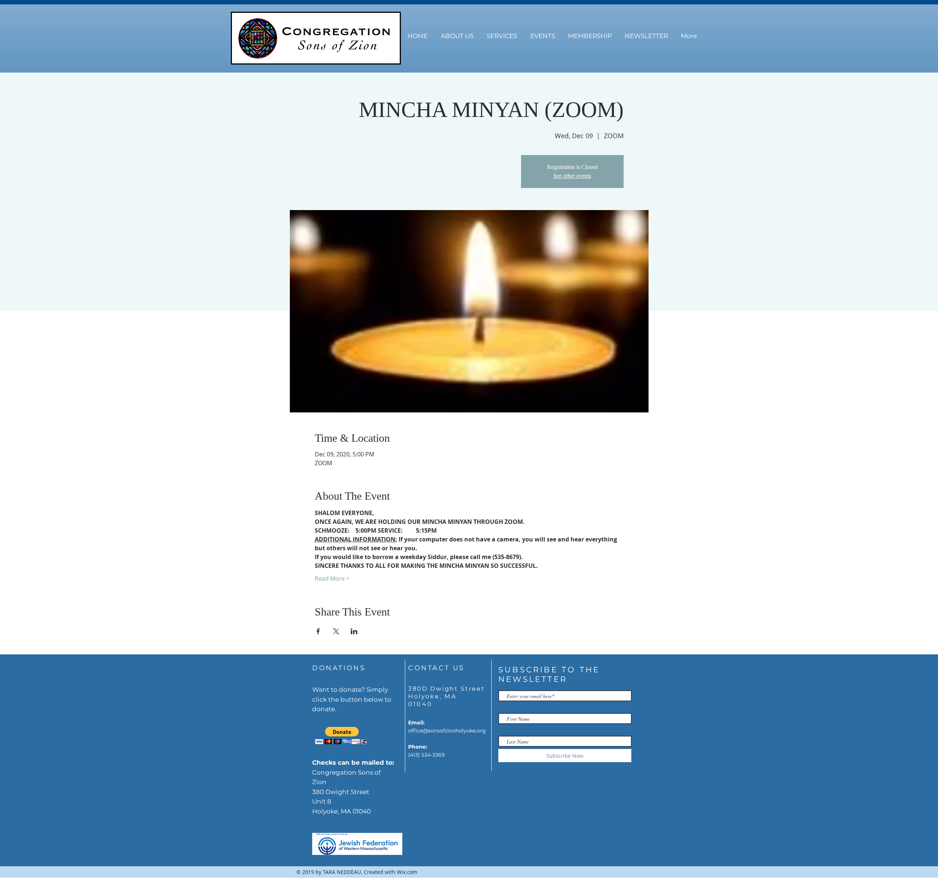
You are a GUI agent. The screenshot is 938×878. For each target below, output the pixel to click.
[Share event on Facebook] (318, 631)
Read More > (332, 578)
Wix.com (407, 871)
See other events (572, 176)
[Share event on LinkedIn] (354, 631)
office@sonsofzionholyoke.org (447, 730)
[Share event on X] (336, 631)
